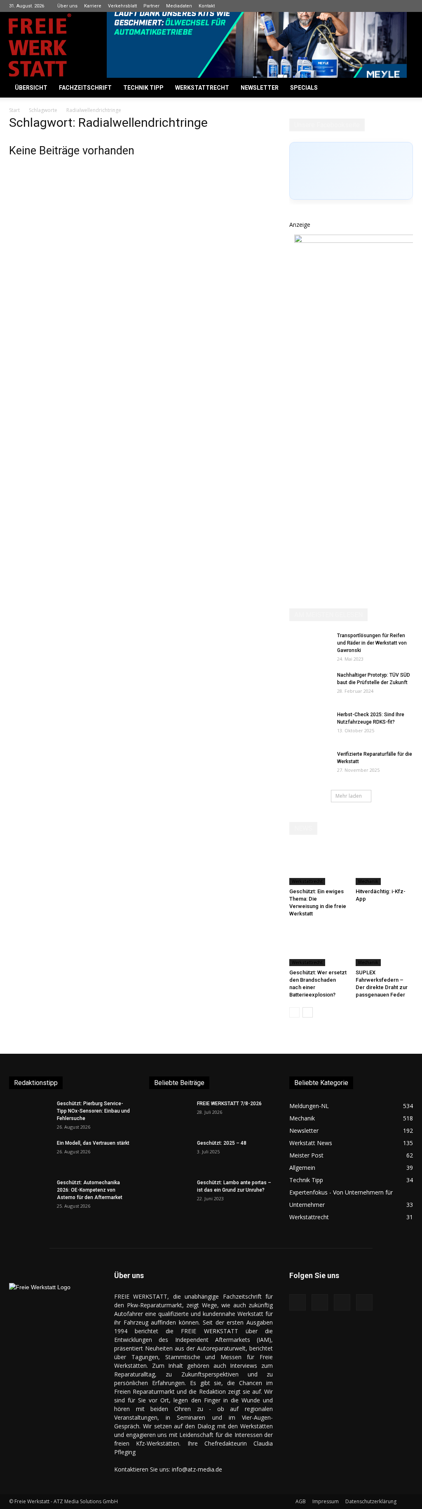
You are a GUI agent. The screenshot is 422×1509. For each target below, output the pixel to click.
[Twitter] (407, 6)
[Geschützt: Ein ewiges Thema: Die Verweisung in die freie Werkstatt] (318, 865)
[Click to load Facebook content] (351, 171)
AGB (300, 1501)
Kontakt (207, 6)
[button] (403, 88)
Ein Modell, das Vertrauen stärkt (93, 1143)
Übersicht (31, 87)
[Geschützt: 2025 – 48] (169, 1153)
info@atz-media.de (197, 1469)
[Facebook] (366, 6)
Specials (304, 87)
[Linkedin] (393, 6)
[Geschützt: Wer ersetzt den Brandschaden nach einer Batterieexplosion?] (318, 946)
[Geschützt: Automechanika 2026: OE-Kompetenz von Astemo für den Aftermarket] (27, 1193)
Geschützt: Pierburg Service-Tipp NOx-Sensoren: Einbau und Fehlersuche (93, 1111)
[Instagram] (379, 6)
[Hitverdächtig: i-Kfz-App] (384, 865)
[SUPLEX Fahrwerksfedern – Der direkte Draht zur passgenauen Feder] (384, 946)
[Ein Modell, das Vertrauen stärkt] (29, 1153)
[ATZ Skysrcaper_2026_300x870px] (356, 241)
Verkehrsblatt (122, 6)
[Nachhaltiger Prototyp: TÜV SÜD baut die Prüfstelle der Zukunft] (310, 685)
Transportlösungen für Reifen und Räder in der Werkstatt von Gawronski (372, 643)
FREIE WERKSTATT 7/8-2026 (229, 1103)
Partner (151, 6)
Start (14, 110)
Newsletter (260, 87)
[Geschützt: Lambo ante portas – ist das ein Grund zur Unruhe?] (169, 1193)
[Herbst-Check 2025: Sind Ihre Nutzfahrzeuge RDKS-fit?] (310, 725)
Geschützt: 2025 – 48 (221, 1143)
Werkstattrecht (202, 87)
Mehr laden (348, 795)
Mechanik (368, 881)
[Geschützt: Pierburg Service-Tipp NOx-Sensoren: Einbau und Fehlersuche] (29, 1114)
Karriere (92, 6)
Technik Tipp (143, 87)
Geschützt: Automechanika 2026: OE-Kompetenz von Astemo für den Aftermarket (89, 1190)
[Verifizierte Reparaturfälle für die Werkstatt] (310, 764)
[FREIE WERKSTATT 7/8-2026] (169, 1114)
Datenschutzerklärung (370, 1501)
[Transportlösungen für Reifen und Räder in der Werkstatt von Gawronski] (310, 646)
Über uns (67, 6)
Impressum (325, 1501)
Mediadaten (179, 6)
